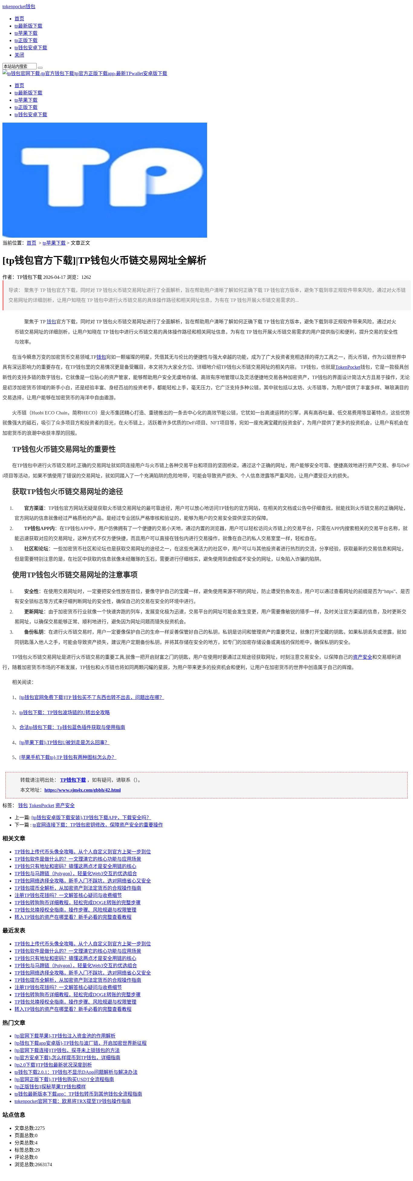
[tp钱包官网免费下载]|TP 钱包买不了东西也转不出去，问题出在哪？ (91, 697)
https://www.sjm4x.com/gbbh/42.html (82, 790)
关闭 (19, 55)
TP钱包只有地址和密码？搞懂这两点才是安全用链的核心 (75, 866)
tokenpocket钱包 (18, 6)
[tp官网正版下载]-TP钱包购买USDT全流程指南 (64, 1079)
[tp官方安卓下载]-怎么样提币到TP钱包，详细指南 (67, 1057)
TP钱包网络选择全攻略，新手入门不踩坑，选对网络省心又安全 (83, 880)
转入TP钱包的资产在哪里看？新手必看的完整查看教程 (73, 917)
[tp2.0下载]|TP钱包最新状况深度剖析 (53, 1064)
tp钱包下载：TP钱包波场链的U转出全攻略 (64, 712)
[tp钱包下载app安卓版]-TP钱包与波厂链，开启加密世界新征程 (81, 1043)
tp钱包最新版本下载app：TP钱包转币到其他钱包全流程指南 (78, 1094)
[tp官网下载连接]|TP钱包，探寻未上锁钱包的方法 (67, 1050)
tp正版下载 (26, 40)
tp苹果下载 (26, 33)
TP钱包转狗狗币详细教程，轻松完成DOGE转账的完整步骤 (78, 902)
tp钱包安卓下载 (31, 47)
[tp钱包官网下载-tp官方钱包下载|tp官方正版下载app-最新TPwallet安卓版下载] (84, 73)
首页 (19, 18)
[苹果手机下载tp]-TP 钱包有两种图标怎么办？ (67, 757)
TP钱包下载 (73, 780)
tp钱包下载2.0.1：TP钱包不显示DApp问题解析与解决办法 (76, 1072)
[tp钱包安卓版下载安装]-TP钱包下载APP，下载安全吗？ (91, 817)
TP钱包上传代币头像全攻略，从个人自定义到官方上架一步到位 (83, 851)
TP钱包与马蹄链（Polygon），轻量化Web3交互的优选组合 (76, 873)
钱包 (51, 321)
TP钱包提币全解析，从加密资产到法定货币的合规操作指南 (78, 888)
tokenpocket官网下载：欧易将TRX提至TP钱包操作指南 (73, 1101)
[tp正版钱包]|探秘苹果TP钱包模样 (50, 1086)
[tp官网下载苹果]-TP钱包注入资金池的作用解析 (65, 1035)
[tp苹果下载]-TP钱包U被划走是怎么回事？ (64, 742)
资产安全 (362, 657)
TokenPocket (347, 367)
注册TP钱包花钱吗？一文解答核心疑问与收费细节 (68, 895)
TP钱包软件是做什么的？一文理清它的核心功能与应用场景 (78, 859)
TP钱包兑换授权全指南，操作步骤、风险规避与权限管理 (75, 909)
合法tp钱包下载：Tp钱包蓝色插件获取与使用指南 (72, 727)
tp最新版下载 (28, 25)
